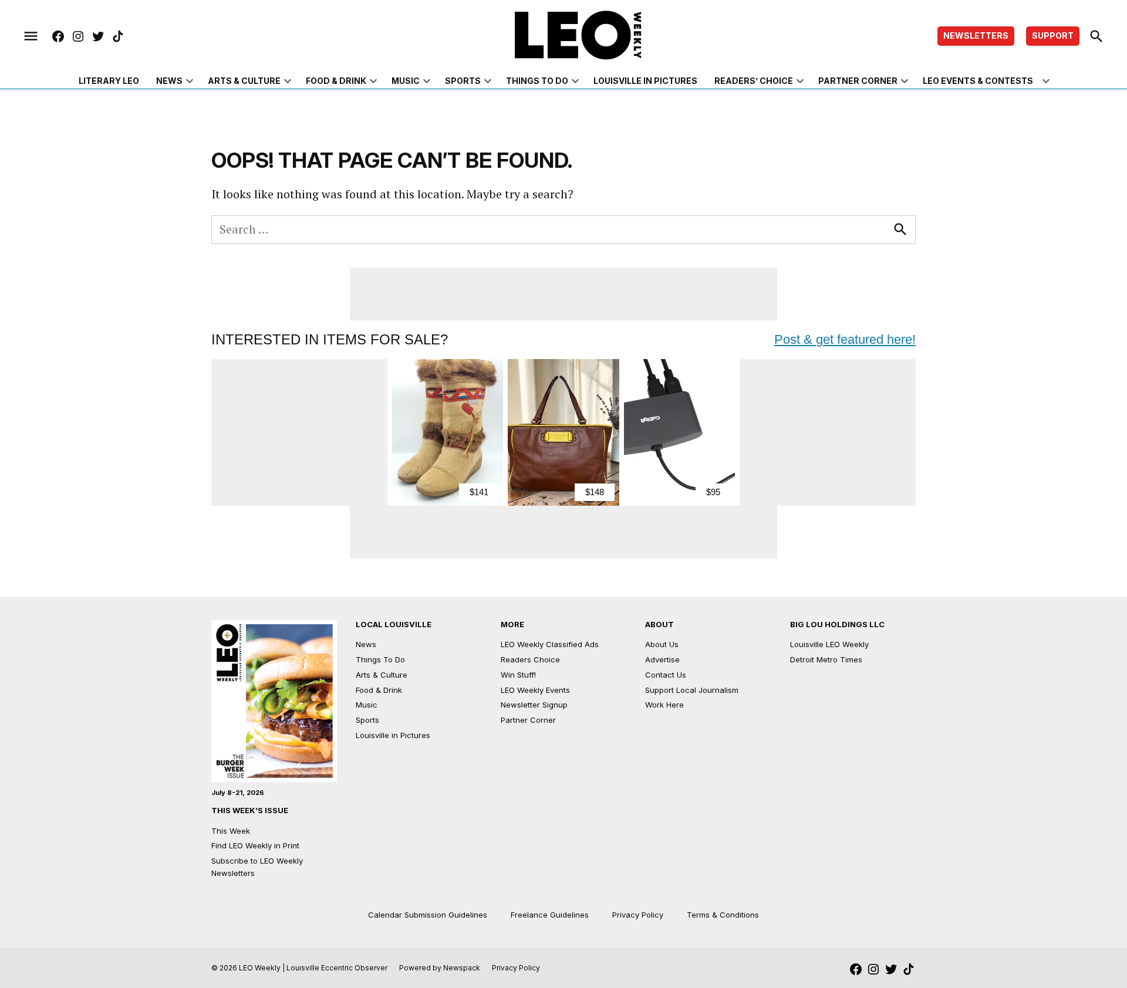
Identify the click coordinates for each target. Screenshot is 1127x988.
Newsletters (975, 35)
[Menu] (30, 36)
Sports (463, 81)
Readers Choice (530, 659)
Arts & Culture (244, 81)
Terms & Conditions (723, 914)
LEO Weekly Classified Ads (550, 644)
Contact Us (665, 674)
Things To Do (380, 659)
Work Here (664, 704)
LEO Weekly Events (535, 690)
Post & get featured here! (845, 339)
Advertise (662, 659)
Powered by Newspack (439, 967)
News (169, 81)
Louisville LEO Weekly (829, 644)
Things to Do (537, 81)
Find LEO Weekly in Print (255, 845)
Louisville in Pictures (645, 81)
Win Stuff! (518, 674)
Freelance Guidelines (550, 914)
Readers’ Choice (753, 81)
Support (1053, 35)
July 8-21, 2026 (237, 793)
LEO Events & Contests (978, 81)
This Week (230, 830)
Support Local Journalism (691, 690)
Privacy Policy (637, 914)
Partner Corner (857, 81)
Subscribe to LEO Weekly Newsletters (257, 867)
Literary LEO (109, 81)
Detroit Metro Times (826, 659)
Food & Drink (336, 81)
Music (406, 81)
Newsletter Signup (534, 704)
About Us (662, 644)
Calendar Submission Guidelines (427, 914)
